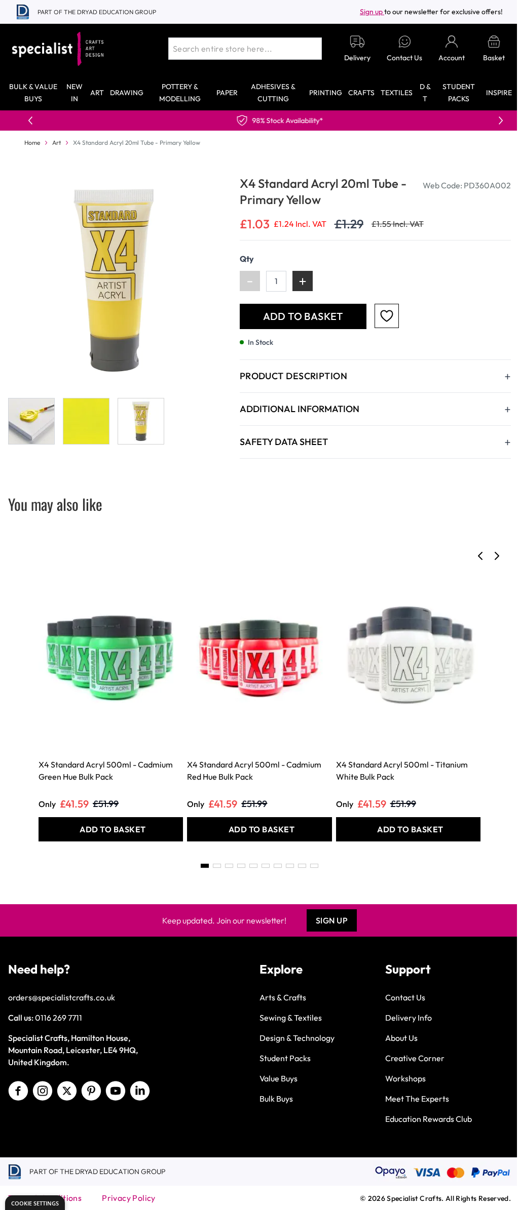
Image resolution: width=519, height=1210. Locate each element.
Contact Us (405, 997)
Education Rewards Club (428, 1119)
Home (32, 142)
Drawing (126, 92)
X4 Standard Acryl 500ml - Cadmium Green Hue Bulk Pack (106, 770)
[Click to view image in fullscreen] (113, 280)
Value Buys (279, 1078)
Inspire (499, 92)
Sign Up (332, 920)
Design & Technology (297, 1038)
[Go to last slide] (480, 556)
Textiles (397, 92)
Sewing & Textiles (291, 1018)
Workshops (405, 1078)
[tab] (205, 866)
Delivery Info (408, 1018)
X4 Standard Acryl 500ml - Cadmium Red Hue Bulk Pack (254, 770)
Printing (325, 92)
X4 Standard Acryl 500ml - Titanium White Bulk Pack (402, 770)
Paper (227, 92)
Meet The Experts (417, 1099)
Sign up (372, 11)
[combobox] (245, 48)
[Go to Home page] (57, 49)
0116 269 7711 (58, 1018)
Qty (247, 259)
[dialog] (35, 1202)
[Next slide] (497, 556)
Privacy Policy (129, 1198)
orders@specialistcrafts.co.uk (61, 997)
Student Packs (285, 1058)
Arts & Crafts (283, 997)
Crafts (361, 92)
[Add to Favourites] (387, 316)
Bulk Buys (276, 1099)
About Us (401, 1038)
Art (97, 92)
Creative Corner (414, 1058)
